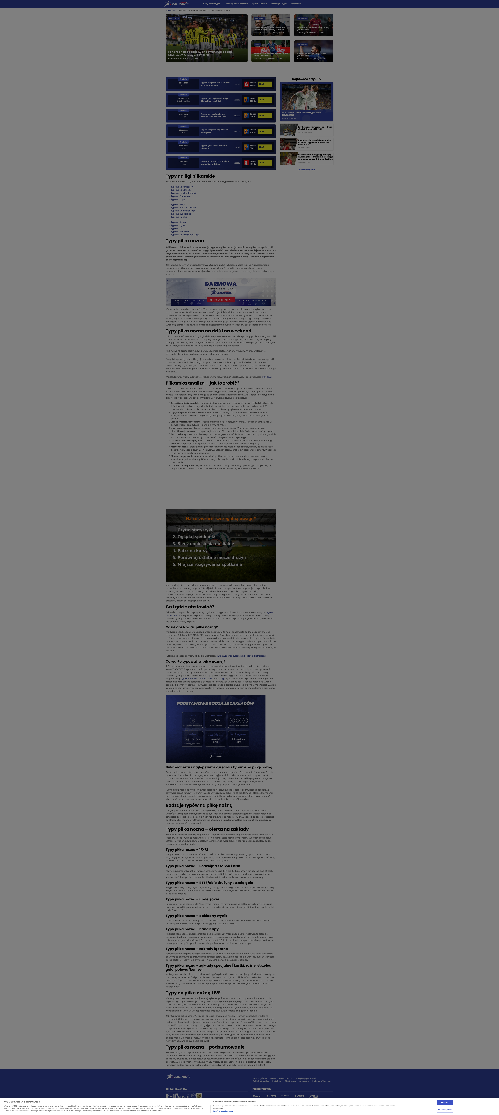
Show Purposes (445, 1110)
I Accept (445, 1102)
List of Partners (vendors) (223, 1111)
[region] (249, 1106)
